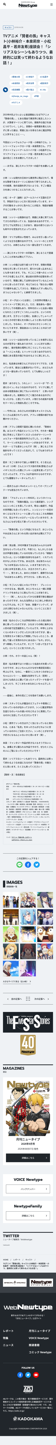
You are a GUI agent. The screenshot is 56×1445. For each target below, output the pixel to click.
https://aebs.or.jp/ (16, 1410)
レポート (16, 1259)
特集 (5, 1338)
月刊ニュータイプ (39, 1331)
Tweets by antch (6, 1245)
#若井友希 (30, 83)
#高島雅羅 (16, 89)
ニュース (8, 1345)
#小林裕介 (30, 76)
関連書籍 (34, 1345)
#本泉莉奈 (16, 83)
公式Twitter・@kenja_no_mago (22, 840)
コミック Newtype (40, 1352)
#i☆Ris (43, 89)
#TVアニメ (16, 102)
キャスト (29, 1259)
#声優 (36, 96)
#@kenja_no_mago (20, 96)
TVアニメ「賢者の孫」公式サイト (22, 837)
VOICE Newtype (39, 1338)
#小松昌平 (44, 76)
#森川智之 (30, 89)
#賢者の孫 (16, 76)
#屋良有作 (44, 83)
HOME (5, 1259)
